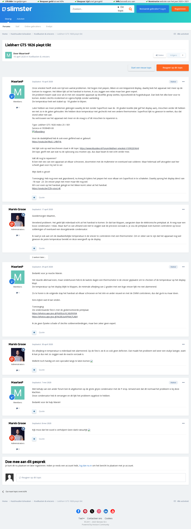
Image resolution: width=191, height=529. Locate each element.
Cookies (109, 518)
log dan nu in (85, 465)
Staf (17, 26)
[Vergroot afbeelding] (38, 131)
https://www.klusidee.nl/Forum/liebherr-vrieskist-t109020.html (109, 148)
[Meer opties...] (183, 81)
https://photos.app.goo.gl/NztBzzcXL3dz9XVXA (54, 313)
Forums (6, 26)
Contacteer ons (94, 518)
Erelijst (49, 26)
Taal (80, 518)
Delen (160, 55)
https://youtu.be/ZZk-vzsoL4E (46, 188)
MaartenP (24, 53)
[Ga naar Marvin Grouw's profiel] (17, 219)
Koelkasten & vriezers (39, 56)
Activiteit (20, 18)
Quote (42, 197)
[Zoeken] (130, 9)
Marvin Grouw (17, 209)
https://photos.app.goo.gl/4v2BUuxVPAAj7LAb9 (55, 316)
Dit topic (121, 8)
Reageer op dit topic (173, 67)
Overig (8, 18)
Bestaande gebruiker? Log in (153, 8)
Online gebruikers (33, 26)
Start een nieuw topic (141, 67)
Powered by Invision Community (95, 524)
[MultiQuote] (34, 197)
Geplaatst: (42, 81)
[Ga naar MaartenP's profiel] (8, 55)
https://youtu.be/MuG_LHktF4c (46, 141)
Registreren (180, 8)
